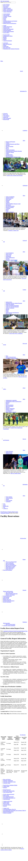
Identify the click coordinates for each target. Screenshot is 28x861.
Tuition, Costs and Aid (7, 9)
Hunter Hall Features (10, 567)
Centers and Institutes (10, 149)
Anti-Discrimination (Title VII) (9, 809)
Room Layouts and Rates (11, 565)
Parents (7, 209)
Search (2, 2)
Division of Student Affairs (8, 511)
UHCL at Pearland (7, 118)
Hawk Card (5, 114)
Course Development (7, 40)
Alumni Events (6, 27)
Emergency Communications (12, 358)
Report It (5, 806)
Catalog (7, 153)
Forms (7, 210)
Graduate (8, 202)
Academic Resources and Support (10, 21)
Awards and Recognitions (8, 31)
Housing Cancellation (10, 594)
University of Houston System (9, 781)
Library (4, 19)
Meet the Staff (6, 598)
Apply (4, 504)
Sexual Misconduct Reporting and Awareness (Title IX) (14, 810)
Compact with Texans (7, 801)
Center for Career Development (12, 306)
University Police (6, 783)
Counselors (8, 208)
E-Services (5, 113)
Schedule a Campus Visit (13, 230)
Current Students (6, 13)
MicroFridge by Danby (10, 566)
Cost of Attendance (10, 252)
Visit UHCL (5, 7)
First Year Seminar (9, 146)
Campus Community (10, 307)
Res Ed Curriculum (7, 601)
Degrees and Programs (7, 10)
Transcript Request (7, 22)
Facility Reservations (7, 596)
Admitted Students (7, 8)
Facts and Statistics (9, 405)
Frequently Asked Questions (11, 260)
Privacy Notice (6, 803)
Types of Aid (8, 255)
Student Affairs (9, 302)
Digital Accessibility (7, 812)
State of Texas (6, 795)
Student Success (9, 452)
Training (5, 38)
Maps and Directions (7, 44)
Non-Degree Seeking (10, 206)
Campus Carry (6, 808)
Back (24, 140)
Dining (7, 310)
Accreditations (9, 410)
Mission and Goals (7, 599)
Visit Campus (8, 199)
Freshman (8, 200)
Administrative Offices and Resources (13, 401)
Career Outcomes (9, 451)
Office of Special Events (11, 357)
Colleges (7, 142)
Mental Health (6, 119)
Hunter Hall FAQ (9, 568)
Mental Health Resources (8, 811)
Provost (7, 148)
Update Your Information (8, 29)
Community (5, 42)
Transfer (7, 201)
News (7, 355)
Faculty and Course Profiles (9, 791)
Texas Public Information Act (9, 797)
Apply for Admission (10, 196)
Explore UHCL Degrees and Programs (15, 175)
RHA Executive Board (10, 624)
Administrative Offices (7, 36)
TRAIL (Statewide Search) (8, 794)
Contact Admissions (7, 11)
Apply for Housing (10, 563)
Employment (5, 46)
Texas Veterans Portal (7, 792)
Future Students (6, 4)
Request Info (5, 506)
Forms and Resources (10, 257)
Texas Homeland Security (8, 796)
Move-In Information (10, 564)
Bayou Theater (9, 313)
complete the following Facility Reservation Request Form (15, 631)
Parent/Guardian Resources (8, 600)
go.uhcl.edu (5, 117)
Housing (7, 309)
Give (4, 503)
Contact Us (5, 508)
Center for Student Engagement (12, 305)
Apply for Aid (9, 254)
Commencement (9, 154)
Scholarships (8, 256)
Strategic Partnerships (10, 408)
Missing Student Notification (12, 593)
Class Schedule (6, 15)
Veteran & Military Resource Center (13, 157)
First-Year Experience (7, 570)
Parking (4, 45)
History (7, 403)
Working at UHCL (9, 409)
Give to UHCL (6, 32)
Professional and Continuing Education (11, 48)
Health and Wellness (10, 304)
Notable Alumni (9, 453)
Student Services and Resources (9, 23)
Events (4, 18)
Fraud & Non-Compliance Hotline (10, 785)
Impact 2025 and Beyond (11, 412)
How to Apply (6, 5)
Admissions (25, 185)
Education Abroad (9, 155)
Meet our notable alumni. (16, 473)
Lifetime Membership (7, 26)
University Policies (7, 804)
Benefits (5, 37)
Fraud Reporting (6, 799)
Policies (4, 39)
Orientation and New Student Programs (14, 303)
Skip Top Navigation (5, 1)
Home (2, 511)
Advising (5, 17)
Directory (8, 407)
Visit (4, 507)
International (8, 204)
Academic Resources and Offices (12, 144)
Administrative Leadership (11, 400)
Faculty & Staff (6, 34)
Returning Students (10, 207)
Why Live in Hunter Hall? (11, 561)
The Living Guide (9, 592)
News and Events (6, 47)
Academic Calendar (7, 16)
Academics (25, 130)
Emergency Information (8, 780)
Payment (7, 258)
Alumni (4, 25)
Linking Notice (6, 802)
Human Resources (7, 789)
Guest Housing (6, 597)
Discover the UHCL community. (16, 333)
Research (8, 402)
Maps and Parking (9, 406)
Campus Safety (6, 786)
